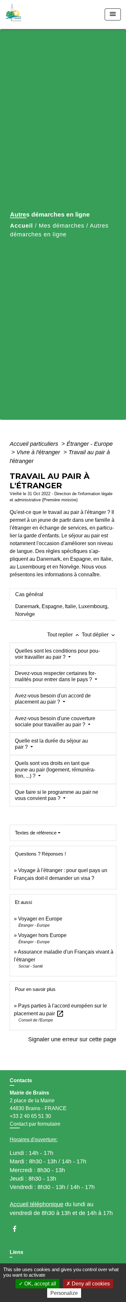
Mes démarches (61, 225)
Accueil (21, 225)
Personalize (64, 1293)
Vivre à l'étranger (39, 452)
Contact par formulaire (35, 1124)
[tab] (63, 594)
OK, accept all (39, 1283)
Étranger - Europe (90, 444)
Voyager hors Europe (42, 935)
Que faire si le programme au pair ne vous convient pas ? (56, 795)
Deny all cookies (90, 1283)
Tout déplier (99, 634)
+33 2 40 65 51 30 (30, 1116)
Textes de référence (36, 832)
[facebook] (18, 1229)
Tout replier (63, 634)
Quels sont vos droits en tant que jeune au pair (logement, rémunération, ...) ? (55, 769)
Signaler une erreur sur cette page (72, 1039)
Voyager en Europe (40, 918)
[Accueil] (29, 14)
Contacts (21, 1080)
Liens (16, 1252)
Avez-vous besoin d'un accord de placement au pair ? (53, 699)
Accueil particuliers (35, 444)
